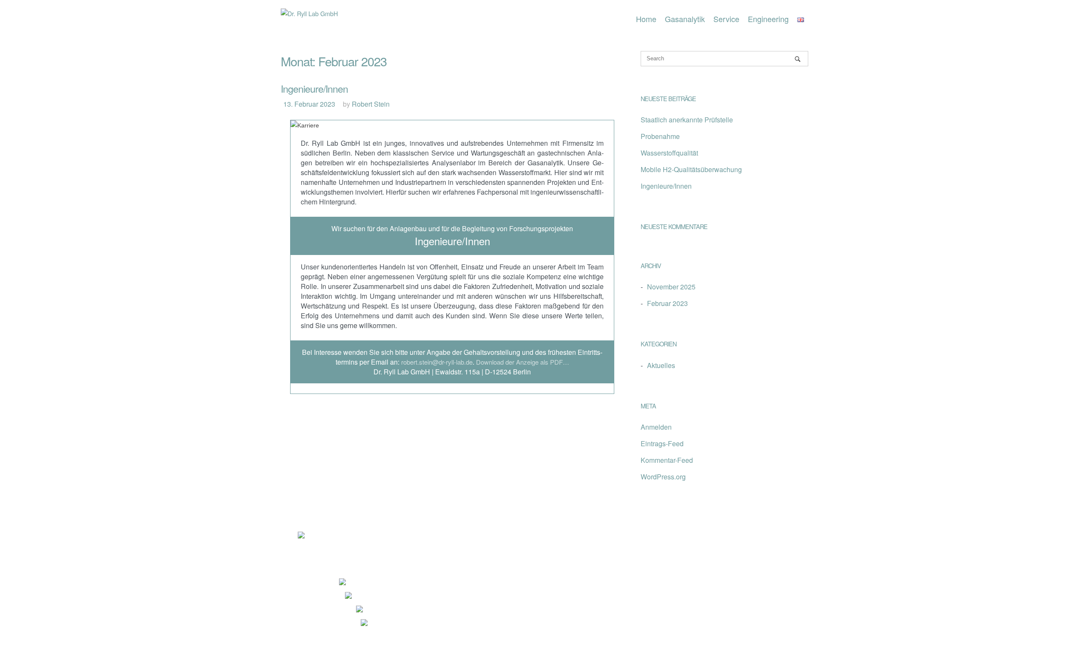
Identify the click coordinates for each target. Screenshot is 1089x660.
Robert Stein (371, 104)
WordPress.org (663, 477)
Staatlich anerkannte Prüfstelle (687, 120)
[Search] (797, 59)
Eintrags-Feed (662, 443)
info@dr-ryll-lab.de (416, 626)
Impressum (314, 546)
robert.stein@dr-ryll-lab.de (437, 361)
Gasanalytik (685, 18)
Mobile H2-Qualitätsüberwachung (691, 169)
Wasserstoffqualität (669, 153)
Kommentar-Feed (667, 460)
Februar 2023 (667, 303)
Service (726, 18)
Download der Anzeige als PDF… (522, 361)
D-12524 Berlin (378, 585)
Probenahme (660, 136)
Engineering (768, 18)
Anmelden (656, 427)
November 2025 (671, 287)
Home (646, 18)
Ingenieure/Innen (314, 89)
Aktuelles (661, 365)
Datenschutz (370, 546)
